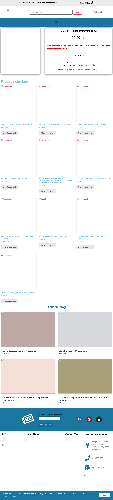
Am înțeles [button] (104, 495)
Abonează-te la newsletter (51, 414)
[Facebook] (79, 419)
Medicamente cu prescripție (83, 65)
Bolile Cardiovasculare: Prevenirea (19, 351)
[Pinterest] (89, 419)
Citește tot (6, 354)
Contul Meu (85, 3)
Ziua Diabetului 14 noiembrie (73, 351)
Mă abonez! (45, 425)
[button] (56, 22)
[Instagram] (99, 419)
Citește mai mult (9, 133)
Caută (77, 12)
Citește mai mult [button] (10, 496)
